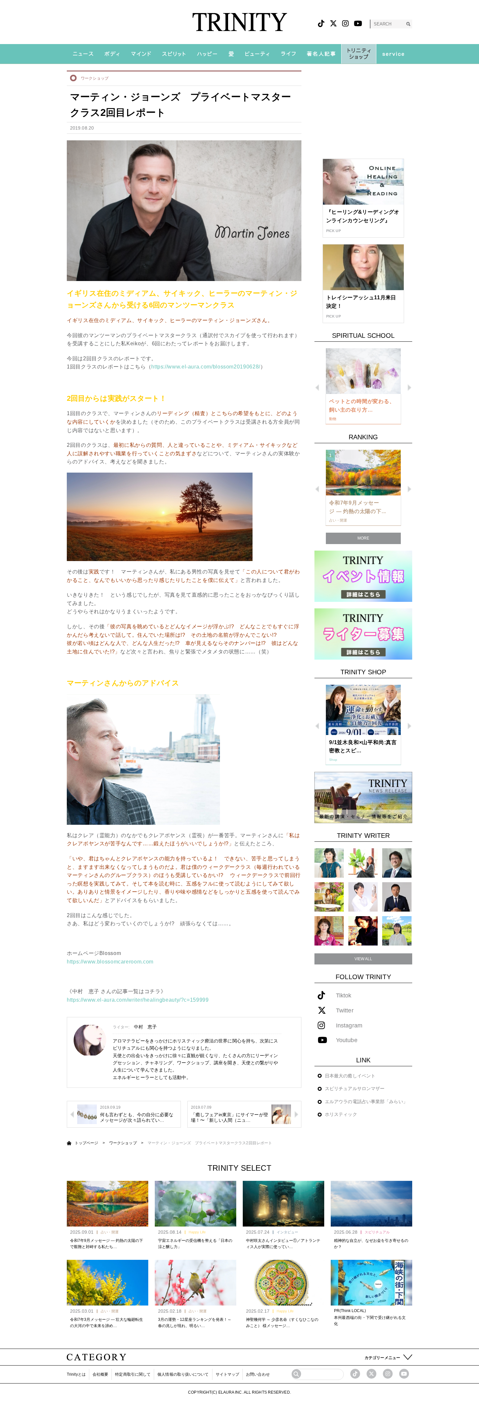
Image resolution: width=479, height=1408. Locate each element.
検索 (408, 24)
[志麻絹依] (329, 863)
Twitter (345, 1011)
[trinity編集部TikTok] (355, 1374)
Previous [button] (317, 387)
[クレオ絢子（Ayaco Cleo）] (329, 897)
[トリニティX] (333, 23)
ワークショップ (95, 78)
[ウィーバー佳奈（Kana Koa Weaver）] (363, 863)
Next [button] (409, 387)
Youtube (346, 1040)
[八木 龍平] (397, 863)
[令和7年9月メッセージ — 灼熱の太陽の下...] (363, 472)
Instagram (349, 1026)
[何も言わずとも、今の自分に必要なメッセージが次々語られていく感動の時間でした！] (87, 1114)
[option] (363, 386)
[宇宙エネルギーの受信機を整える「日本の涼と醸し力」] (195, 1204)
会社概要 (100, 1374)
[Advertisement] (363, 111)
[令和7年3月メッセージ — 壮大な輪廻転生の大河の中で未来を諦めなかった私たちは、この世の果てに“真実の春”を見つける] (107, 1283)
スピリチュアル (377, 1232)
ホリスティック (341, 1114)
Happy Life (197, 1232)
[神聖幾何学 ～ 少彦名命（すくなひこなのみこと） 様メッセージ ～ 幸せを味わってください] (283, 1283)
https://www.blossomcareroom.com (110, 961)
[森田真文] (363, 897)
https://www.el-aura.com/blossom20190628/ (205, 366)
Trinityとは (76, 1374)
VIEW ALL (363, 959)
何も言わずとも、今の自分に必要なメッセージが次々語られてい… (137, 1117)
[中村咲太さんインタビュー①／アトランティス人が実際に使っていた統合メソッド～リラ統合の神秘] (283, 1204)
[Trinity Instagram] (388, 1374)
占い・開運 (110, 1232)
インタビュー (287, 1232)
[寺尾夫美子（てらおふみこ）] (329, 930)
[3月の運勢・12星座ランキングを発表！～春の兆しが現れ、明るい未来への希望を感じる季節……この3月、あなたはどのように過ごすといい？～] (195, 1283)
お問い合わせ (258, 1374)
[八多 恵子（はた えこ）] (397, 930)
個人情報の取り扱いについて (183, 1374)
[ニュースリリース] (363, 797)
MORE (363, 538)
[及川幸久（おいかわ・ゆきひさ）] (397, 897)
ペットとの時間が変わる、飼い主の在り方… (362, 406)
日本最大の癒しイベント (350, 1075)
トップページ (86, 1143)
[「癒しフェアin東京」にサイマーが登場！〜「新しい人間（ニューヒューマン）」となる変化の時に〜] (281, 1114)
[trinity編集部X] (371, 1374)
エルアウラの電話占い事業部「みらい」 (366, 1101)
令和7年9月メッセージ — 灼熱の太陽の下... (357, 507)
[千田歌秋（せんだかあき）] (363, 930)
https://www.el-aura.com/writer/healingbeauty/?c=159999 (138, 1000)
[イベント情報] (363, 576)
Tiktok (344, 996)
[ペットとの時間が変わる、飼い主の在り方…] (363, 371)
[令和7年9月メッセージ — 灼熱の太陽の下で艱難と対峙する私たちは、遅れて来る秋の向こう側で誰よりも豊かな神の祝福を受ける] (107, 1204)
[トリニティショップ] (358, 54)
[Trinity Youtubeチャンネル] (404, 1374)
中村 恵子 (145, 1026)
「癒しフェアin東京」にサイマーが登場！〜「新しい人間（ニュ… (229, 1117)
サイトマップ (228, 1374)
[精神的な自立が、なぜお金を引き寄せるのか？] (371, 1204)
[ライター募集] (363, 633)
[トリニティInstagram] (345, 23)
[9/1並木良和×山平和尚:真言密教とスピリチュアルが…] (363, 710)
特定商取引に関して (133, 1374)
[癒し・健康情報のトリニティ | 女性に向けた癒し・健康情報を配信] (240, 22)
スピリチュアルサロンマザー (355, 1088)
